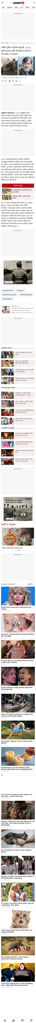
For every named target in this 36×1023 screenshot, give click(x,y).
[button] (34, 3)
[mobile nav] (5, 1020)
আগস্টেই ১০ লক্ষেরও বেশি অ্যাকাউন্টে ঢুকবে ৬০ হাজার (23, 394)
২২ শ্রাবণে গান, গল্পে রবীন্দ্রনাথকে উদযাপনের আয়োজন (24, 411)
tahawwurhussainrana (9, 294)
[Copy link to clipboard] (20, 81)
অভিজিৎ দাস (6, 78)
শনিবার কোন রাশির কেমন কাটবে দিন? (24, 451)
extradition (20, 290)
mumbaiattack (7, 299)
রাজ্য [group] (16, 7)
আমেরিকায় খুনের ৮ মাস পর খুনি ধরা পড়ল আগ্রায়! (24, 371)
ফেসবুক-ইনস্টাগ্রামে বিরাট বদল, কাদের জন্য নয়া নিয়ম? (24, 443)
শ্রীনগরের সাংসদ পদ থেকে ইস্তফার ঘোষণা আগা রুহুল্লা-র (24, 379)
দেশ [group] (22, 7)
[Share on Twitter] (13, 81)
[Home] (18, 3)
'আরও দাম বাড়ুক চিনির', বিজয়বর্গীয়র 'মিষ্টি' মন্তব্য (22, 362)
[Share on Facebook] (9, 81)
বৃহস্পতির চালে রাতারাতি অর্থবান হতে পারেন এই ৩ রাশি (24, 434)
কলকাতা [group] (9, 7)
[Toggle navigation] (2, 3)
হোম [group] (3, 7)
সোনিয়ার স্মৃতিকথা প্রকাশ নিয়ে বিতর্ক (23, 353)
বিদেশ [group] (27, 7)
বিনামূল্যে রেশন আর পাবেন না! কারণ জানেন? (23, 420)
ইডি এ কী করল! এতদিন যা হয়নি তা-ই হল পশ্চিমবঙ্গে (24, 402)
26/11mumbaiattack (26, 294)
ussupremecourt (8, 290)
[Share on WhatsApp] (16, 81)
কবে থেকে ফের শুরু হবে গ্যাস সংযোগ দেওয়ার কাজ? (23, 460)
